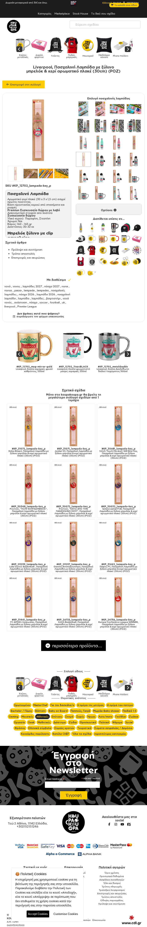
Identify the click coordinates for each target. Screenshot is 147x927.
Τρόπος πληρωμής (112, 886)
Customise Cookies (65, 914)
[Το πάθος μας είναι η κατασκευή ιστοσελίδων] (131, 920)
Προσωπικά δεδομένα (112, 876)
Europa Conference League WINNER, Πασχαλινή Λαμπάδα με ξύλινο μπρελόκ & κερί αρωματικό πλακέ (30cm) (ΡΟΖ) (118, 624)
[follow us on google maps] (129, 824)
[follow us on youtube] (122, 824)
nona (65, 286)
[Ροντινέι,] (28, 483)
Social (129, 722)
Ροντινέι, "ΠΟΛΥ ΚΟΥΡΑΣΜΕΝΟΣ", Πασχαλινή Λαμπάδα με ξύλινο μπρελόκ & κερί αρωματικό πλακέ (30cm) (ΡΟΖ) (28, 511)
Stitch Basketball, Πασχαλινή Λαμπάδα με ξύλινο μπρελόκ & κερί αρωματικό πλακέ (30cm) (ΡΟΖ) (73, 623)
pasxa (18, 290)
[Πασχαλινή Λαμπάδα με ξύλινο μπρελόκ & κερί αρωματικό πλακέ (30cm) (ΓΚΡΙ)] (134, 142)
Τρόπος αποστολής (111, 896)
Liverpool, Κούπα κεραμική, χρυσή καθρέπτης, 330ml (34, 369)
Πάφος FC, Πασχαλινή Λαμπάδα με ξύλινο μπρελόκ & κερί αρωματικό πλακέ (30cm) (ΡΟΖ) (118, 567)
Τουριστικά (84, 728)
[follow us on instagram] (116, 824)
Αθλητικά (13, 407)
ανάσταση (20, 302)
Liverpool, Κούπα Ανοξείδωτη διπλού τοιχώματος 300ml (113, 369)
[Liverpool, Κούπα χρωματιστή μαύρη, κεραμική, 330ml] (73, 346)
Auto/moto (105, 716)
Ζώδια (73, 722)
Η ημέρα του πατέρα (120, 705)
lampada (29, 290)
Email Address (54, 779)
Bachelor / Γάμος (21, 710)
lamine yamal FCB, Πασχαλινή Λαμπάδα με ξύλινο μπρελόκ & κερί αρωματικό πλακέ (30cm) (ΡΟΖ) (118, 510)
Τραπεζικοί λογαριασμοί (112, 890)
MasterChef (40, 705)
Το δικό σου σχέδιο (103, 13)
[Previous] (19, 49)
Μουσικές (27, 716)
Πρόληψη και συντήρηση (26, 249)
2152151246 (132, 3)
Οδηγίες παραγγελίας (111, 900)
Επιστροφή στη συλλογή (25, 84)
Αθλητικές (42, 716)
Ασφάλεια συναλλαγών (111, 879)
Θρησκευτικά (88, 722)
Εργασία (19, 722)
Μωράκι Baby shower (106, 710)
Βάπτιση (40, 710)
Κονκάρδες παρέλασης (35, 733)
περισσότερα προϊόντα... (76, 645)
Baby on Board (58, 710)
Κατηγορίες (44, 13)
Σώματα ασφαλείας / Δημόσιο (113, 728)
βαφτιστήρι (53, 298)
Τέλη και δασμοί (112, 883)
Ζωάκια (133, 716)
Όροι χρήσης (112, 872)
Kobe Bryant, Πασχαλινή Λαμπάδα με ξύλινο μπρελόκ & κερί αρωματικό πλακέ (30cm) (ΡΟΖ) (29, 452)
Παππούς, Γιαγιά (80, 710)
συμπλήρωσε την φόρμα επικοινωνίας (40, 316)
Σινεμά (69, 716)
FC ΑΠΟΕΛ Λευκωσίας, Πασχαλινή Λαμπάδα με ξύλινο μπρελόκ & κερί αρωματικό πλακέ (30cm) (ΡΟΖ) (28, 623)
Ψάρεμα (117, 722)
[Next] (128, 49)
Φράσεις (20, 728)
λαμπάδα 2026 (46, 294)
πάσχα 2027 (51, 286)
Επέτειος (57, 716)
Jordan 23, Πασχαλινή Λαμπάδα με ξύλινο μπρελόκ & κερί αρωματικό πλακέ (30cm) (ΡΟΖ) (73, 452)
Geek (31, 722)
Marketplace (62, 13)
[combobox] (105, 24)
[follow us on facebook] (109, 824)
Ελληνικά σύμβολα (39, 728)
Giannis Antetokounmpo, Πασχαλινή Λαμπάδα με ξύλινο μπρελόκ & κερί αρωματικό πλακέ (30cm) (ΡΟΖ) (73, 567)
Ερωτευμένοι (22, 705)
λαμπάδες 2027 (32, 286)
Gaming (13, 716)
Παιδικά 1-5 (129, 710)
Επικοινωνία (73, 867)
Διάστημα (60, 722)
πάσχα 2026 (26, 294)
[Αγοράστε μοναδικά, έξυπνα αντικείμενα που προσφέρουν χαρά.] (13, 26)
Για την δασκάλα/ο (62, 705)
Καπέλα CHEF (61, 733)
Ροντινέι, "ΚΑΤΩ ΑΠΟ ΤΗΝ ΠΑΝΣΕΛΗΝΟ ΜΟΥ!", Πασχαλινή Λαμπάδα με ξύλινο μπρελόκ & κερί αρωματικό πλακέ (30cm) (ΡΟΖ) (73, 511)
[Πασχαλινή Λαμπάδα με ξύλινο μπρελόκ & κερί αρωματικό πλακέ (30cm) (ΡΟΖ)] (83, 159)
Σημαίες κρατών (64, 728)
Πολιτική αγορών (112, 867)
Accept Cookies (38, 914)
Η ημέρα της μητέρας (90, 705)
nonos (8, 290)
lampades (43, 290)
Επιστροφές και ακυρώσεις (28, 257)
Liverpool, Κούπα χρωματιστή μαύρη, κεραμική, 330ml (73, 369)
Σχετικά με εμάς (35, 867)
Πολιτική (104, 722)
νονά (7, 286)
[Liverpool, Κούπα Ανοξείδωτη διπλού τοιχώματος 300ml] (112, 346)
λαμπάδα (23, 298)
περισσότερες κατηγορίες (110, 733)
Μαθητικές (44, 722)
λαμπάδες (38, 298)
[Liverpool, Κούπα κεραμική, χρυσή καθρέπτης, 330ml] (34, 346)
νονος (16, 286)
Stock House (80, 13)
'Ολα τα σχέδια (81, 733)
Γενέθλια (120, 716)
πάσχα (33, 302)
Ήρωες (91, 716)
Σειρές (80, 716)
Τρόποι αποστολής (23, 253)
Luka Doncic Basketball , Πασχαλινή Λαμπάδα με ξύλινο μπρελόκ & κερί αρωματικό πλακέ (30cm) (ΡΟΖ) (28, 567)
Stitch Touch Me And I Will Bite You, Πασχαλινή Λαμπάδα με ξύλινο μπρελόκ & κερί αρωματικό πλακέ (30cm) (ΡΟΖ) (118, 453)
